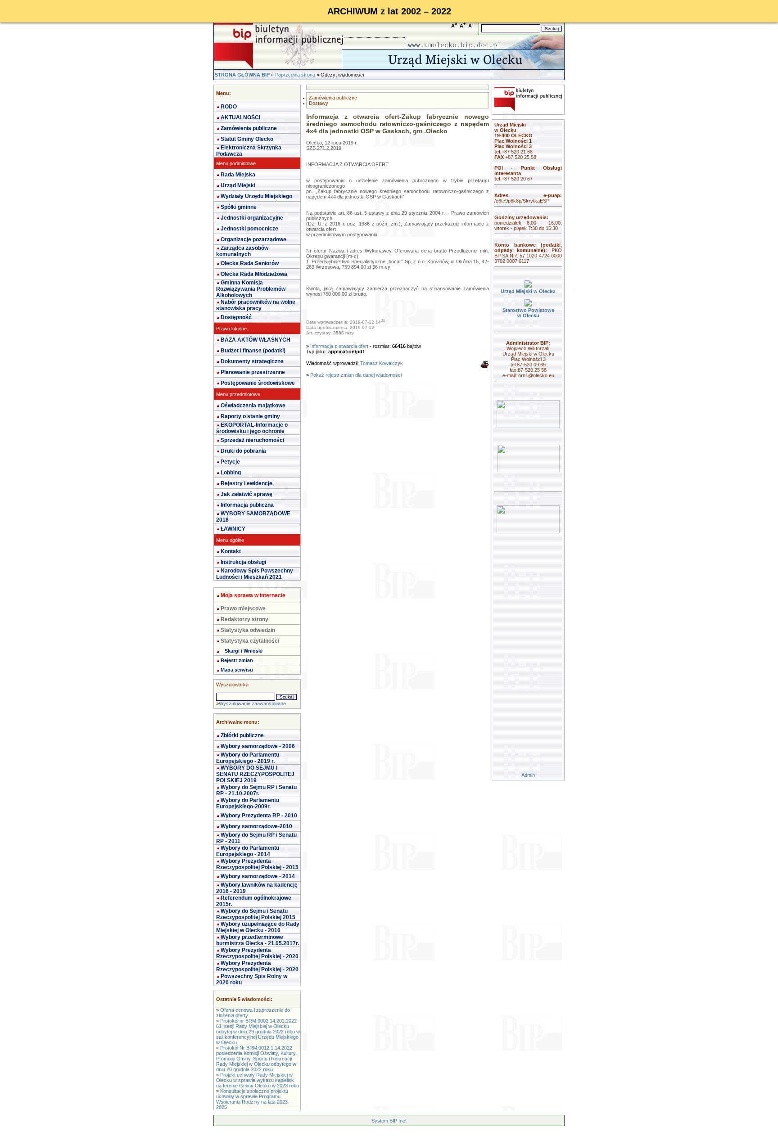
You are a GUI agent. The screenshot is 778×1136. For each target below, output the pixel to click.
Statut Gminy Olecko (247, 139)
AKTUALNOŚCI (240, 117)
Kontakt (231, 551)
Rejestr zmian (237, 660)
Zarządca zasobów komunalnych (242, 251)
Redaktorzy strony (244, 619)
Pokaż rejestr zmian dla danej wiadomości (356, 375)
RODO (229, 107)
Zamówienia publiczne (249, 128)
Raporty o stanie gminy (250, 416)
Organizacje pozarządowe (253, 239)
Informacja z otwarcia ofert (339, 346)
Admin (528, 775)
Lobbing (231, 472)
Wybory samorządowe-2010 (256, 826)
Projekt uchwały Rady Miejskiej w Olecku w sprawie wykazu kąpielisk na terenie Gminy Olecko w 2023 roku (257, 1080)
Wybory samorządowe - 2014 (258, 876)
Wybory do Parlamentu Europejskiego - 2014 (247, 851)
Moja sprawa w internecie (253, 595)
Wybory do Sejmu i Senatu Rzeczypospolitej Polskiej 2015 (255, 914)
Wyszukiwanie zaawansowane (252, 703)
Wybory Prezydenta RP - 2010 (259, 815)
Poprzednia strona (295, 74)
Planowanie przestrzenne (253, 372)
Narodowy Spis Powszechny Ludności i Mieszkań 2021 (254, 574)
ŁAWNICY (233, 529)
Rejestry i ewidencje (246, 483)
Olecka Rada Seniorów (250, 263)
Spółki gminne (239, 207)
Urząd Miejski (238, 185)
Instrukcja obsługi (243, 562)
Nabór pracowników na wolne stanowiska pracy (255, 305)
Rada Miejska (238, 174)
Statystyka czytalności (250, 641)
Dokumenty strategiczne (252, 361)
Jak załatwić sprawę (246, 494)
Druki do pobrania (243, 451)
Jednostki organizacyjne (252, 218)
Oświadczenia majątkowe (253, 405)
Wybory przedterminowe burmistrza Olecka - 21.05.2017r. (257, 940)
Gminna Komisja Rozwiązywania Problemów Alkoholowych (250, 288)
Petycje (230, 462)
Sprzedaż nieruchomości (252, 440)
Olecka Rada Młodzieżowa (254, 274)
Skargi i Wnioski (243, 651)
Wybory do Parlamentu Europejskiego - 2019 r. (247, 758)
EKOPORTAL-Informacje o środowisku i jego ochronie (252, 428)
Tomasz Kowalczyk (381, 363)
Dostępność (236, 317)
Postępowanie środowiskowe (258, 383)
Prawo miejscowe (243, 608)
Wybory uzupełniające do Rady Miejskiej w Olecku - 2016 (257, 927)
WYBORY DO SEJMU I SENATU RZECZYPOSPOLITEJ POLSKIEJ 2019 (255, 774)
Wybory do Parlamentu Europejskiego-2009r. (247, 803)
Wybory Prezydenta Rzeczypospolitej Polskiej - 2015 (257, 864)
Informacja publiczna (247, 505)
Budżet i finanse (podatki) (253, 350)
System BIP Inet (389, 1120)
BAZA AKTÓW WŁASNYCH (255, 340)
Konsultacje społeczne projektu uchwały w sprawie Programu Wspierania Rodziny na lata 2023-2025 (252, 1099)
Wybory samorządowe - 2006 (258, 746)
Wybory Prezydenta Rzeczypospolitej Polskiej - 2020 (257, 953)
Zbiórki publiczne (242, 735)
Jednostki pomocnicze (249, 228)
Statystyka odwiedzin (248, 630)
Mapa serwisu (237, 669)
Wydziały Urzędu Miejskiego (256, 196)
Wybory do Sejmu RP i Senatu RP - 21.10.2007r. (256, 790)
